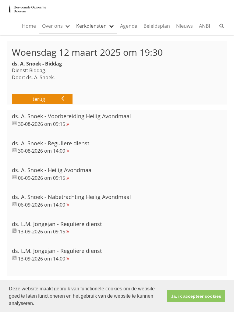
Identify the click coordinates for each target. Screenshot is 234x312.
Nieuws (184, 26)
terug (39, 99)
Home (29, 26)
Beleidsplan (157, 26)
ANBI (204, 26)
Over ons (52, 26)
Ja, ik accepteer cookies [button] (196, 296)
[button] (36, 304)
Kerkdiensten (91, 26)
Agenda (128, 26)
